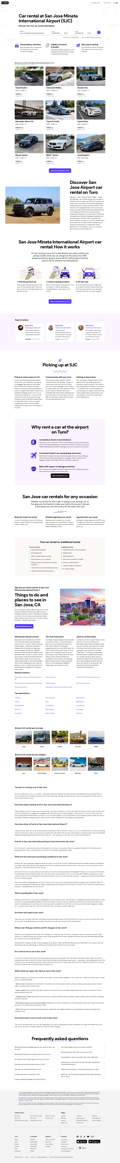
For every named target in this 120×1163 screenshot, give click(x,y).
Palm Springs (50, 709)
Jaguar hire (64, 1122)
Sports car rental (50, 1115)
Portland (79, 713)
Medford (18, 709)
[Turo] (5, 3)
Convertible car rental (36, 1120)
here (23, 1099)
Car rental (65, 37)
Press (16, 1148)
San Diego (79, 709)
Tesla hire (94, 1115)
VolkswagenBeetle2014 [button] (33, 328)
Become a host (96, 2)
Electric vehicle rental (36, 1115)
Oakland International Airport (88, 677)
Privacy (33, 1157)
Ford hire (63, 1120)
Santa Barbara (19, 705)
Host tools (64, 1146)
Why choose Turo (50, 1139)
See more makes (96, 1120)
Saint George (50, 713)
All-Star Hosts (65, 1144)
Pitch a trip (48, 1141)
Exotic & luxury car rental (21, 1120)
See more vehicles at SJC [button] (60, 171)
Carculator (64, 1141)
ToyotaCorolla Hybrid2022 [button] (63, 328)
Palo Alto (50, 677)
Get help (48, 1146)
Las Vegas (18, 713)
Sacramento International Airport (59, 687)
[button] (116, 3)
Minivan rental (49, 1118)
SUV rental (33, 1118)
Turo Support (26, 1100)
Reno (47, 701)
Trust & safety (49, 1144)
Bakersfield (80, 701)
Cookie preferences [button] (42, 1157)
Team (16, 1141)
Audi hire (63, 1115)
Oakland (50, 683)
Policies (17, 1144)
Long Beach (80, 705)
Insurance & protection (67, 1148)
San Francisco (83, 683)
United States (75, 37)
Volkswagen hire (96, 1118)
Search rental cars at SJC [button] (60, 301)
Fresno (17, 701)
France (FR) (33, 1148)
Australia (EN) (33, 1141)
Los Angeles (50, 705)
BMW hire (63, 1118)
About (16, 1139)
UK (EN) (32, 1151)
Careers (17, 1146)
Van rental (17, 1118)
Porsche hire (80, 1122)
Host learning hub (65, 1151)
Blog (92, 1136)
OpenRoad (17, 1151)
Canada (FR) (33, 1146)
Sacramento (21, 687)
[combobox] (35, 33)
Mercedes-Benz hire (82, 1120)
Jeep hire (79, 1115)
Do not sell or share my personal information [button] (61, 1157)
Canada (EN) (33, 1144)
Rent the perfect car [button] (60, 476)
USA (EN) (32, 1139)
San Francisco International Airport (29, 683)
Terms (27, 1157)
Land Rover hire (81, 1118)
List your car (64, 1139)
